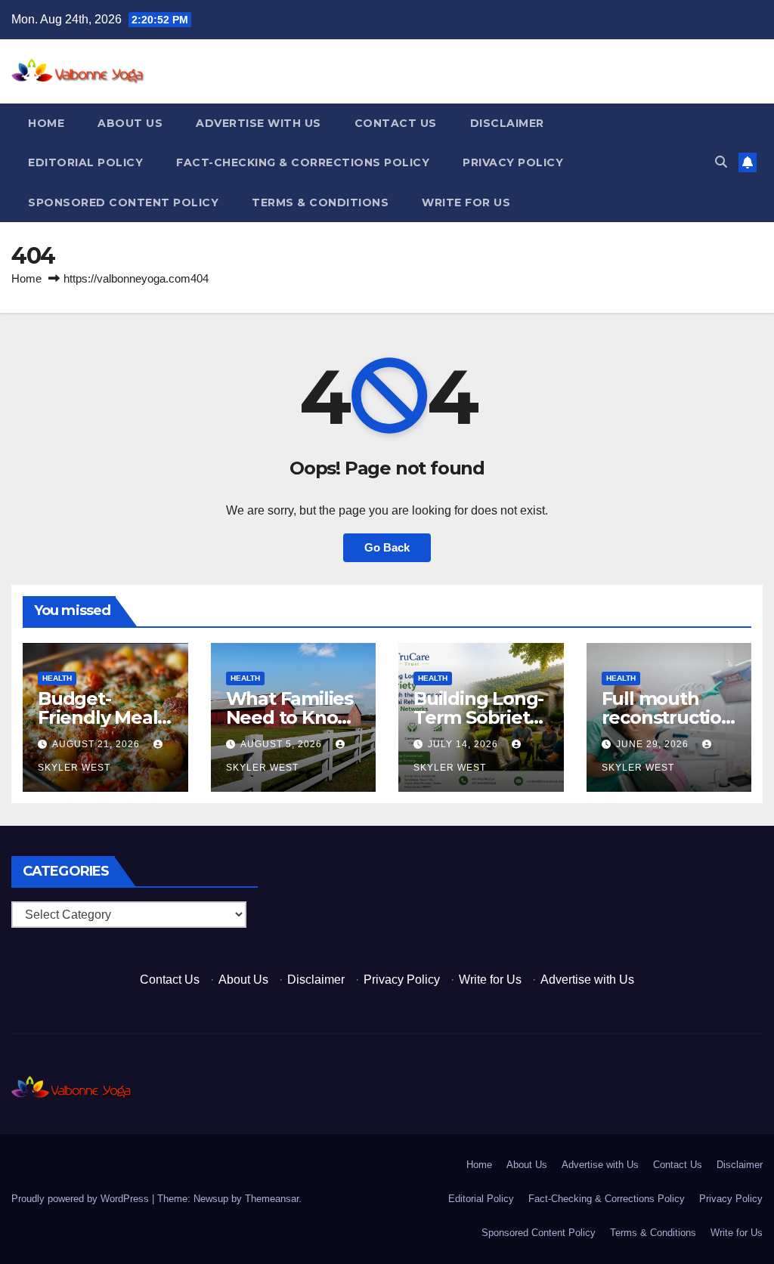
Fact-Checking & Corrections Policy (302, 162)
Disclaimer (507, 123)
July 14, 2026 (464, 744)
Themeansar (272, 1198)
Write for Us (466, 202)
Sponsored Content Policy (123, 202)
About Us (130, 123)
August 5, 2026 (282, 744)
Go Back (387, 547)
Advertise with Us (258, 123)
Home (46, 123)
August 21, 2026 (97, 744)
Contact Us (395, 123)
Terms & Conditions (320, 202)
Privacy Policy (513, 162)
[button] (721, 162)
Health (57, 678)
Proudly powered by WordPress (81, 1198)
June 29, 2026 (654, 744)
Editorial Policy (85, 162)
